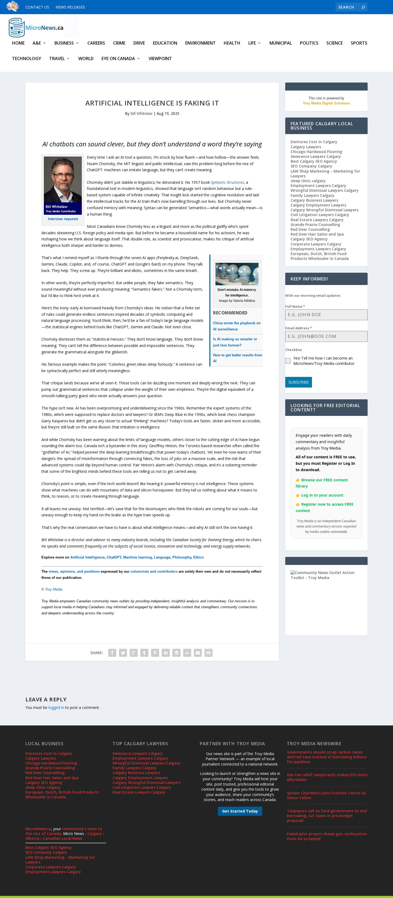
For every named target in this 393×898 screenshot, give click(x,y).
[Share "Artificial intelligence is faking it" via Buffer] (176, 652)
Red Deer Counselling (310, 229)
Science (334, 43)
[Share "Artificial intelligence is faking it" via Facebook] (112, 652)
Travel (57, 58)
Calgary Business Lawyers (314, 200)
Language (162, 557)
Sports (359, 43)
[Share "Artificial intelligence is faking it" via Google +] (133, 652)
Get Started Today (240, 811)
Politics (309, 43)
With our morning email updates (313, 295)
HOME (18, 43)
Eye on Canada (118, 58)
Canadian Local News (62, 838)
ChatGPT (114, 557)
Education (165, 43)
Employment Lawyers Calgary (318, 185)
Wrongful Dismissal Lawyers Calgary (325, 190)
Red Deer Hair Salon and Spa (317, 234)
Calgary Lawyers (306, 146)
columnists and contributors (154, 571)
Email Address (298, 328)
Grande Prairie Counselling (315, 224)
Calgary (94, 833)
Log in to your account (322, 495)
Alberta (32, 838)
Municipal (280, 43)
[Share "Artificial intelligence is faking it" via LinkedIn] (165, 652)
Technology (26, 58)
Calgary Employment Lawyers (318, 205)
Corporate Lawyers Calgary (316, 244)
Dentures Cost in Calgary (314, 141)
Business (64, 43)
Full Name (295, 306)
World (86, 58)
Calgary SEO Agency (309, 238)
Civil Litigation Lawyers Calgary (320, 214)
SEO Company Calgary (311, 166)
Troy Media (53, 589)
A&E (37, 43)
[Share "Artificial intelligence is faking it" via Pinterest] (155, 652)
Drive (139, 43)
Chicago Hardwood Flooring (316, 151)
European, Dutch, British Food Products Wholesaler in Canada (320, 256)
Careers (96, 43)
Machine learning (137, 557)
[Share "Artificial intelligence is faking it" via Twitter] (123, 652)
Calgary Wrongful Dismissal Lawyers (325, 209)
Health (232, 43)
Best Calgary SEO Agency (314, 161)
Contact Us (37, 7)
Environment (200, 43)
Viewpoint (160, 58)
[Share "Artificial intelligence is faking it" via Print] (208, 652)
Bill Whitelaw (141, 113)
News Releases (70, 7)
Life (252, 43)
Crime (119, 43)
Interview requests (63, 219)
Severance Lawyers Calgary (316, 156)
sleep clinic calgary (308, 180)
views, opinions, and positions (74, 571)
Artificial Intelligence (87, 557)
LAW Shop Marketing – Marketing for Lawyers (325, 173)
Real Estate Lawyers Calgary (317, 219)
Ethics (198, 557)
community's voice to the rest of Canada (63, 831)
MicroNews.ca (38, 828)
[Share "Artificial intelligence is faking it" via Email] (197, 652)
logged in (56, 707)
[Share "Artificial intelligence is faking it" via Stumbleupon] (187, 652)
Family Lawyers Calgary (312, 195)
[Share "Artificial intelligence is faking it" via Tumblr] (144, 652)
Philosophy (181, 557)
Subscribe (298, 382)
